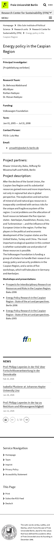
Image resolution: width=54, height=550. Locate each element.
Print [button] (7, 493)
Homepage (8, 25)
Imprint (8, 464)
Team (7, 459)
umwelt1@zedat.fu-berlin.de (24, 147)
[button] (5, 420)
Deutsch (9, 503)
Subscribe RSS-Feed (14, 498)
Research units (21, 29)
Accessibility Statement (16, 474)
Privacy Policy (11, 469)
